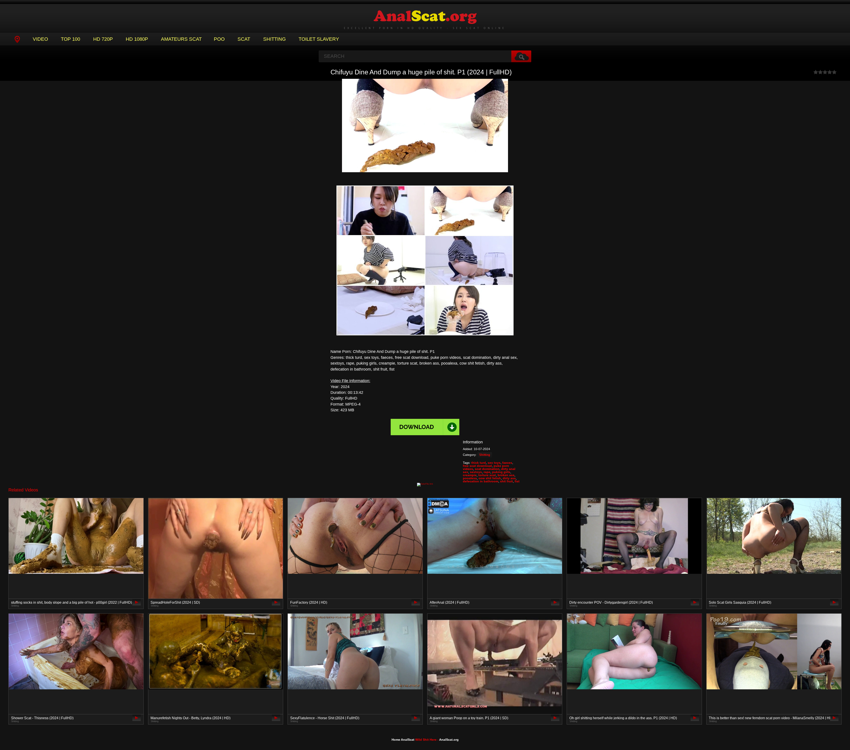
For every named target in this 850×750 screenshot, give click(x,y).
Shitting (274, 39)
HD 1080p (137, 39)
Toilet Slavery (319, 39)
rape (487, 472)
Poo (219, 39)
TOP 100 (70, 39)
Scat (244, 39)
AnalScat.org (449, 739)
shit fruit (506, 481)
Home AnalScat (403, 739)
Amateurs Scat (181, 39)
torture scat (487, 475)
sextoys (476, 472)
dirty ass (509, 478)
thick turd (478, 462)
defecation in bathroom (480, 481)
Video (40, 39)
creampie (470, 475)
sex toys (494, 462)
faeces (507, 462)
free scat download (477, 466)
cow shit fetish (490, 478)
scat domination (487, 469)
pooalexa (470, 478)
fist (517, 481)
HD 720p (103, 39)
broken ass (506, 475)
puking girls (501, 472)
